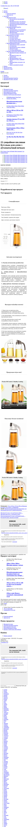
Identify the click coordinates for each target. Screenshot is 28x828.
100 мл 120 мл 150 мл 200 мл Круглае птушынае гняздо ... (15, 584)
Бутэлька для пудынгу (15, 39)
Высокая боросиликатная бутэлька (18, 24)
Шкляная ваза (13, 25)
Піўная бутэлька (14, 48)
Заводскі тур (10, 15)
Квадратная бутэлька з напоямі (17, 40)
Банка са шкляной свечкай (16, 64)
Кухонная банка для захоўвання (18, 29)
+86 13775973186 (8, 608)
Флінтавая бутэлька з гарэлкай (17, 44)
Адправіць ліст (4, 642)
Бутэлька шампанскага (15, 50)
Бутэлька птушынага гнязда (17, 33)
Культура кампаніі (11, 13)
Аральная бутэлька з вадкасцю (17, 23)
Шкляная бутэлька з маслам (17, 31)
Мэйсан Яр (12, 28)
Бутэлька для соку (14, 36)
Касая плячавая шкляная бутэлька (18, 42)
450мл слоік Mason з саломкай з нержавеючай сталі (15, 594)
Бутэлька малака (14, 37)
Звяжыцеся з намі (8, 69)
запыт (5, 603)
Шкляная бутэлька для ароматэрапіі (15, 56)
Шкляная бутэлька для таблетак (18, 21)
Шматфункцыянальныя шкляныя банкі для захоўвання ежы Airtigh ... (15, 573)
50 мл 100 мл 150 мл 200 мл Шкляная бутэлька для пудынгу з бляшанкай (14, 506)
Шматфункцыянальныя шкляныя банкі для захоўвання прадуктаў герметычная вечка (13, 509)
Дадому (5, 10)
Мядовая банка (13, 32)
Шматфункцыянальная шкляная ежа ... (14, 102)
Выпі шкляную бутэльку (13, 35)
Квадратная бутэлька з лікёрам (17, 47)
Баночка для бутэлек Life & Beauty (15, 51)
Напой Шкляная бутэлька (13, 43)
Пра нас (6, 12)
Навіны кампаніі (8, 635)
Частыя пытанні (8, 67)
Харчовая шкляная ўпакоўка (14, 27)
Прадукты (6, 16)
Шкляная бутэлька (11, 17)
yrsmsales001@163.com (9, 610)
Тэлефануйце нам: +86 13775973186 (10, 5)
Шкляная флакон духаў (15, 58)
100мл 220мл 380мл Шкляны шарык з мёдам (15, 564)
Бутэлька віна (13, 46)
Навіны (5, 66)
